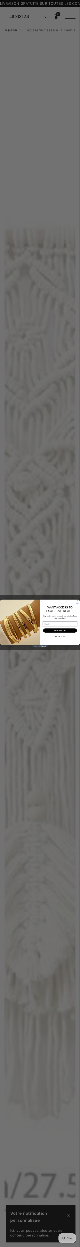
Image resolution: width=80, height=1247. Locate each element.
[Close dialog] (77, 602)
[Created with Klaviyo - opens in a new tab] (40, 646)
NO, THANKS (60, 636)
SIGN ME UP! (60, 630)
